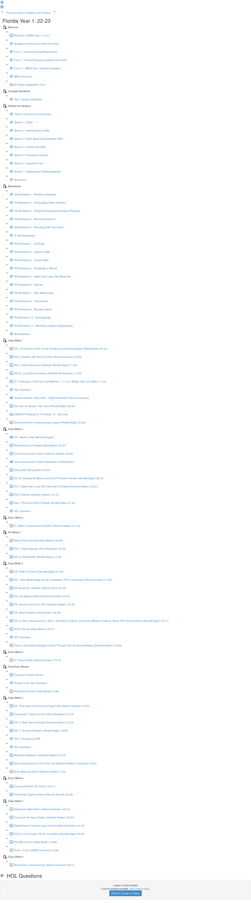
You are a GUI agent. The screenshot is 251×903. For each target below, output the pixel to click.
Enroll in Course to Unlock (125, 893)
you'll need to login (139, 888)
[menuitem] (2, 8)
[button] (2, 3)
